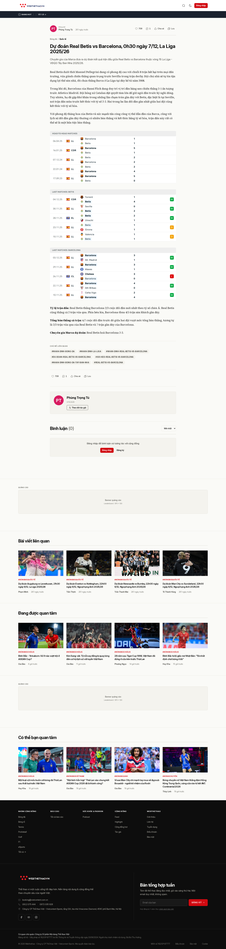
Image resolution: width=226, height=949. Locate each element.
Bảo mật (150, 837)
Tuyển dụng (152, 827)
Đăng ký (120, 450)
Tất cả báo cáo (56, 817)
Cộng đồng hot (121, 827)
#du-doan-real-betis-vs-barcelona (71, 357)
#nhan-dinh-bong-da (63, 351)
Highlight (119, 822)
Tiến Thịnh (71, 592)
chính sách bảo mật (166, 909)
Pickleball (22, 832)
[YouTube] (29, 917)
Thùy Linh (167, 791)
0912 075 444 (29, 904)
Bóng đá (53, 39)
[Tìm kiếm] (183, 5)
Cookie (205, 944)
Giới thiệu (151, 817)
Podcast (86, 817)
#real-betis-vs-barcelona (108, 362)
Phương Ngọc (121, 664)
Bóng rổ (21, 822)
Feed (117, 817)
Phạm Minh (23, 592)
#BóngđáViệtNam (75, 776)
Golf (20, 837)
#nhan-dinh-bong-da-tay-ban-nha (70, 362)
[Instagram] (36, 917)
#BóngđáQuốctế (26, 580)
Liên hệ (150, 822)
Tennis (21, 827)
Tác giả (118, 832)
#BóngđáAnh (121, 776)
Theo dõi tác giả (79, 407)
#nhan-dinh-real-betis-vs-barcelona (126, 351)
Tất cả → (42, 14)
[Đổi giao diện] (190, 5)
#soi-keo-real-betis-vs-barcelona (114, 357)
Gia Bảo (21, 664)
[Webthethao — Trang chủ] (32, 5)
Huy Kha (166, 664)
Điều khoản (152, 832)
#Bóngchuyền (170, 776)
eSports (21, 847)
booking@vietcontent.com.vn (35, 900)
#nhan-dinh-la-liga (90, 351)
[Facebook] (21, 917)
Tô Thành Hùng (169, 592)
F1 (19, 842)
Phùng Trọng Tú (66, 29)
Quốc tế (62, 39)
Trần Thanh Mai (121, 592)
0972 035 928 (46, 904)
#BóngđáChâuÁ (26, 652)
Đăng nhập (201, 5)
